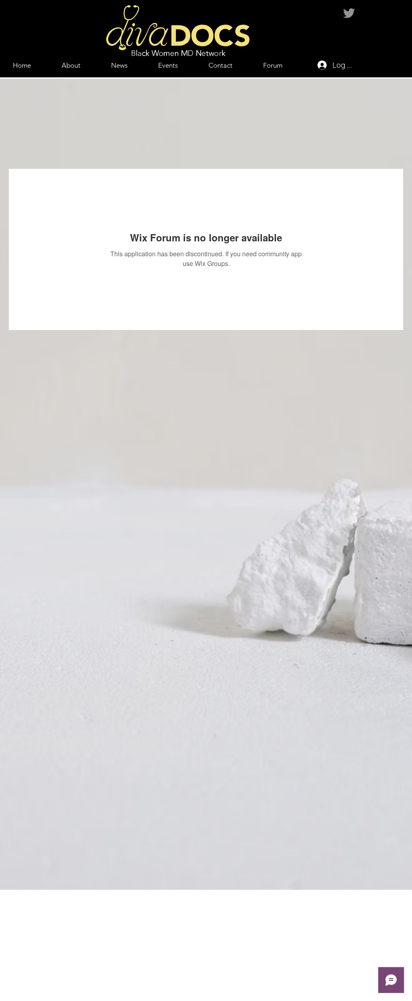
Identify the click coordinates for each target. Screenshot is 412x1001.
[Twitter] (349, 13)
